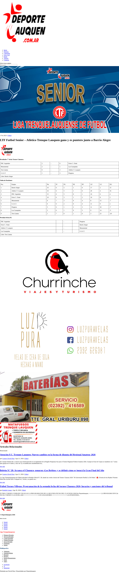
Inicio (5, 50)
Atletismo (6, 551)
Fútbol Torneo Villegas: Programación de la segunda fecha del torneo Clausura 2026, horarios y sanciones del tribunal (56, 486)
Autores (6, 58)
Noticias (6, 52)
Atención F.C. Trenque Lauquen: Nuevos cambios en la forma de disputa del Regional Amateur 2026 (47, 454)
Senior (6, 545)
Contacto (6, 60)
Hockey (6, 556)
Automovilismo (8, 553)
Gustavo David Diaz (8, 458)
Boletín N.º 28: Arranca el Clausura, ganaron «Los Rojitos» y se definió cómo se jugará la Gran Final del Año (52, 470)
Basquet (6, 555)
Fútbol (9, 135)
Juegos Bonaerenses (10, 558)
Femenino (7, 543)
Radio (5, 57)
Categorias (7, 53)
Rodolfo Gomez (7, 490)
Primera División (9, 535)
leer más (2, 466)
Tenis (5, 560)
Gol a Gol (7, 55)
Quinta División (8, 540)
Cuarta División (8, 538)
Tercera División (8, 537)
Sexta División (8, 542)
